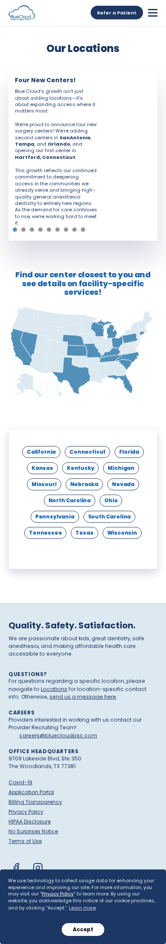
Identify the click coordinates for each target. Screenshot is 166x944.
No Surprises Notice (33, 831)
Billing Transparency (35, 802)
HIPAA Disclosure (30, 821)
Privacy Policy (58, 893)
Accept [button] (83, 929)
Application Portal (31, 792)
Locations (54, 689)
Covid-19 (20, 782)
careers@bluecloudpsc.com (58, 735)
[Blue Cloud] (22, 12)
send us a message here (82, 696)
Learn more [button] (82, 907)
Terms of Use (25, 841)
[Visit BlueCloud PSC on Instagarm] (38, 867)
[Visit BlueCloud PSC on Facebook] (16, 867)
